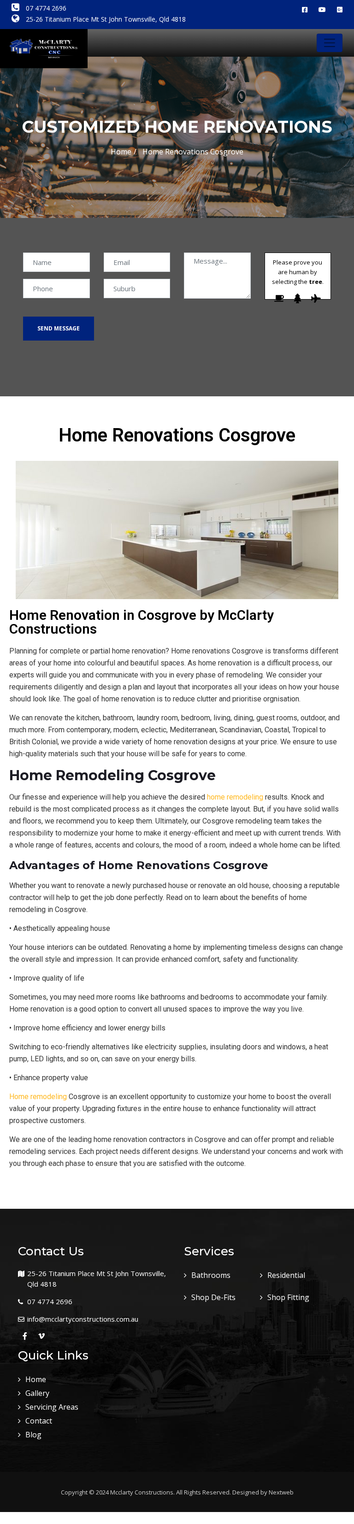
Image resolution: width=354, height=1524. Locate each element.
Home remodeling (38, 1096)
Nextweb (281, 1492)
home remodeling (235, 797)
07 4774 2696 (45, 8)
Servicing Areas (51, 1407)
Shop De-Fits (213, 1297)
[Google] (339, 9)
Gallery (37, 1393)
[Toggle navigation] (329, 43)
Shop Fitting (288, 1297)
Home (121, 152)
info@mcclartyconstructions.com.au (82, 1319)
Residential (286, 1275)
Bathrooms (210, 1275)
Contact (38, 1421)
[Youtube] (322, 9)
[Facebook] (304, 9)
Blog (33, 1435)
